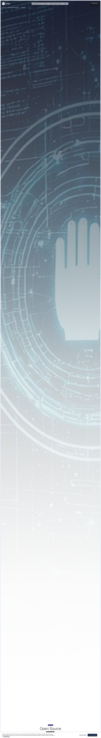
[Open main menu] (3, 3)
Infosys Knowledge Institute (55, 3)
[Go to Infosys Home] (8, 3)
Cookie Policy (6, 736)
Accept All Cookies (92, 735)
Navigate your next (37, 3)
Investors (45, 3)
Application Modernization (13, 7)
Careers (65, 3)
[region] (50, 735)
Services (4, 7)
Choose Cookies (82, 735)
